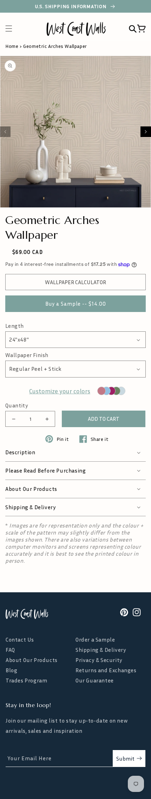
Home (11, 46)
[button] (12, 28)
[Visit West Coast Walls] (27, 614)
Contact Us (20, 639)
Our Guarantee (95, 680)
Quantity (16, 405)
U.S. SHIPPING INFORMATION (71, 6)
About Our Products (32, 660)
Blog (11, 670)
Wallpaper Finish (26, 355)
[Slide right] (145, 131)
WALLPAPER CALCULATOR (75, 282)
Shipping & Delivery (101, 650)
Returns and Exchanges (106, 670)
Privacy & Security (99, 660)
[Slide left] (5, 131)
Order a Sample (95, 639)
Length (14, 326)
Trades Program (26, 680)
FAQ (10, 650)
